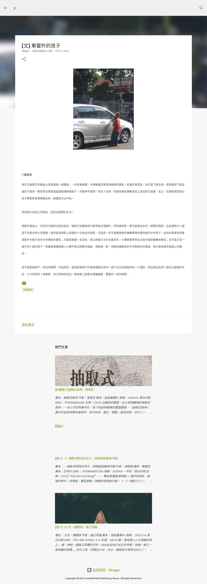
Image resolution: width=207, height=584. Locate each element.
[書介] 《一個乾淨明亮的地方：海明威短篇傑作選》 (87, 458)
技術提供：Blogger (106, 570)
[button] (24, 59)
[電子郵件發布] (24, 284)
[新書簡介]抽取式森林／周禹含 (74, 389)
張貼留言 (28, 325)
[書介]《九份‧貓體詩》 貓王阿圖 (76, 527)
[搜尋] (23, 8)
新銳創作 (28, 289)
